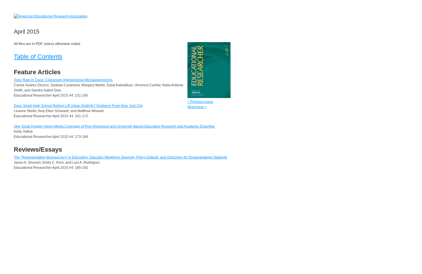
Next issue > (197, 107)
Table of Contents (38, 56)
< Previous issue (200, 102)
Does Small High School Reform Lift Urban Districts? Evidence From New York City (78, 106)
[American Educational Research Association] (51, 16)
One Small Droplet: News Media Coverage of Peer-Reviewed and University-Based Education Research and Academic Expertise (114, 126)
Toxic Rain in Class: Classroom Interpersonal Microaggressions (63, 80)
